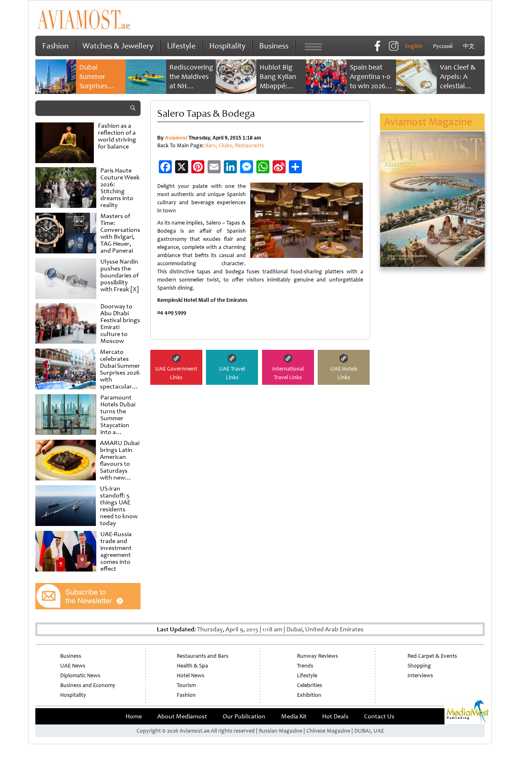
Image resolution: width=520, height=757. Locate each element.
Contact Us (379, 716)
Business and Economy (87, 685)
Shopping (419, 665)
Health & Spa (192, 665)
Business (273, 46)
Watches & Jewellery (117, 46)
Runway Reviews (317, 655)
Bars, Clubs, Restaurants (234, 145)
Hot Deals (335, 716)
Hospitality (227, 46)
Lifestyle (181, 46)
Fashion (55, 46)
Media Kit (294, 716)
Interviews (420, 675)
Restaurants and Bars (202, 655)
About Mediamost (182, 716)
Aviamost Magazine (428, 122)
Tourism (186, 685)
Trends (305, 665)
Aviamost (176, 138)
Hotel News (190, 675)
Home (134, 716)
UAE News (72, 665)
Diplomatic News (80, 675)
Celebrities (309, 685)
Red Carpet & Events (432, 655)
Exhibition (309, 695)
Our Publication (244, 716)
